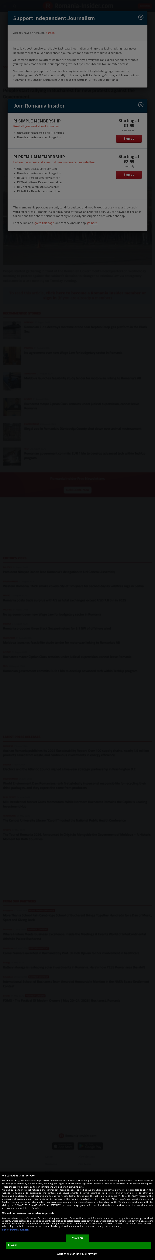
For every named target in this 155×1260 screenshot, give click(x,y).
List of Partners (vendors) (16, 1229)
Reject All (12, 1245)
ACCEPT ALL (77, 1238)
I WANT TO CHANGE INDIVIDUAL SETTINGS (77, 1254)
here (91, 1199)
